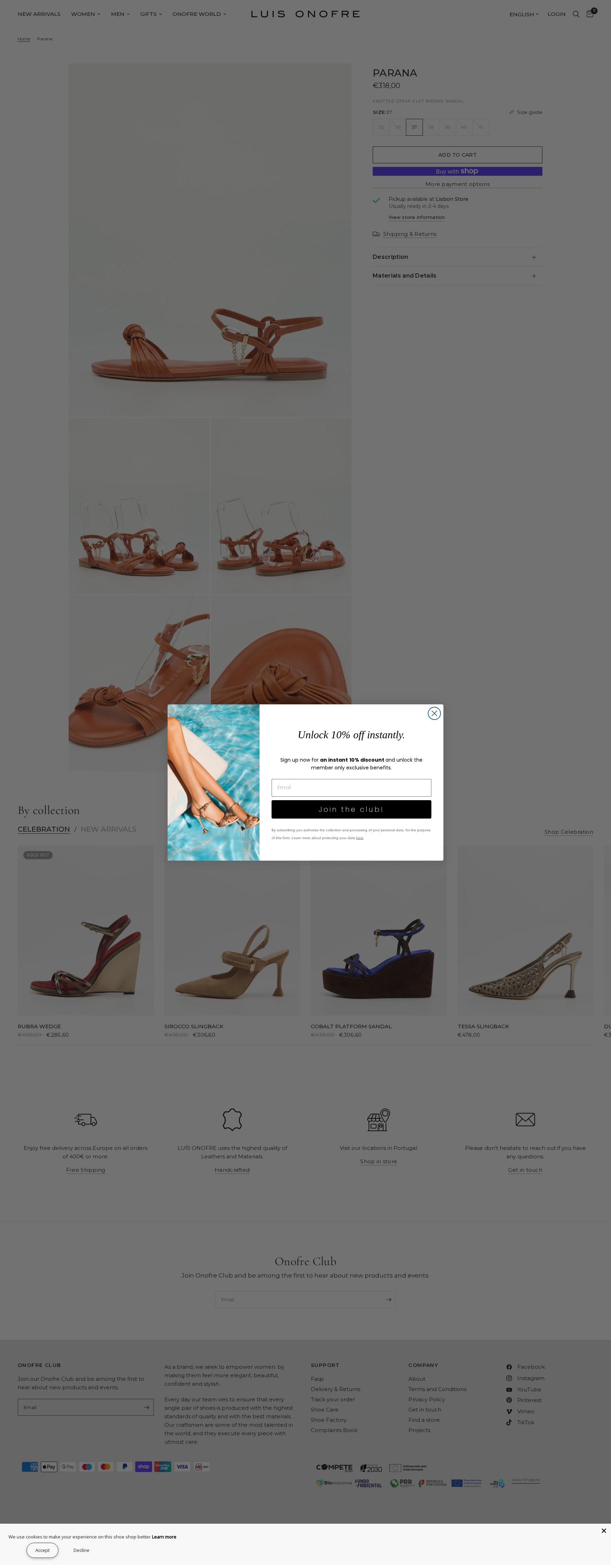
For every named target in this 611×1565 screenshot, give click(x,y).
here (359, 838)
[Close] (603, 1530)
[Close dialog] (434, 713)
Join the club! (351, 809)
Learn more (164, 1537)
